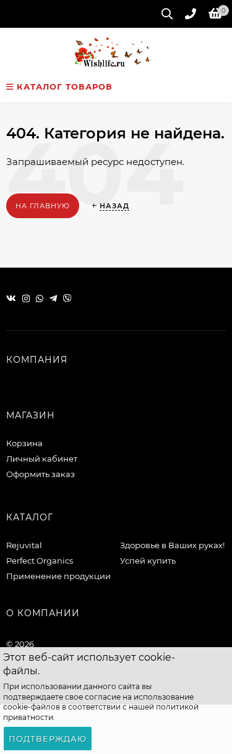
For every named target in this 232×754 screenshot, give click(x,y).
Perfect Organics (39, 561)
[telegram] (53, 298)
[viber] (67, 298)
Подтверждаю (48, 738)
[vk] (11, 298)
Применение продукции (58, 576)
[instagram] (26, 298)
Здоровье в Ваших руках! (172, 545)
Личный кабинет (41, 459)
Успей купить (148, 561)
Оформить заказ (40, 474)
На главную (42, 205)
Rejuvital (24, 545)
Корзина (24, 443)
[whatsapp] (39, 298)
